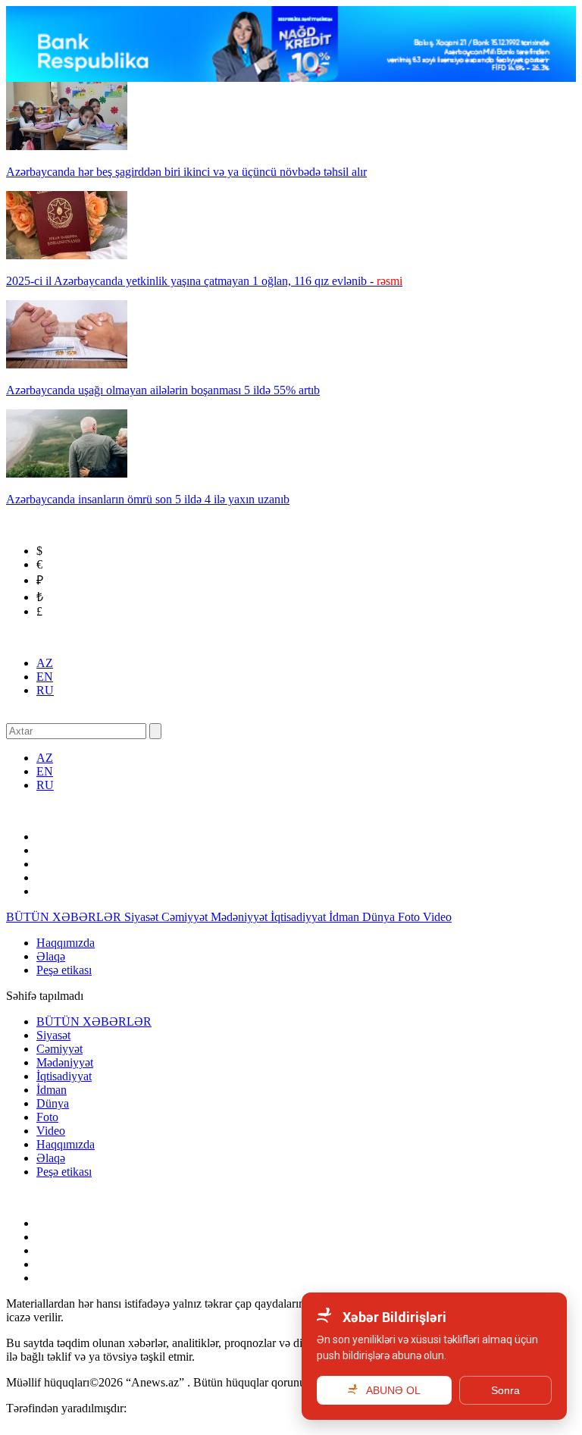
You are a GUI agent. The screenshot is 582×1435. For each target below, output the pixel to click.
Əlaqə (50, 956)
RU (45, 690)
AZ (44, 662)
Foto (410, 916)
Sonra (505, 1390)
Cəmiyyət (186, 916)
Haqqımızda (65, 942)
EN (44, 676)
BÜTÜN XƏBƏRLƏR (65, 916)
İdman (345, 916)
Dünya (380, 916)
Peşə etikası (64, 969)
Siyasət (142, 916)
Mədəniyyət (241, 916)
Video (437, 916)
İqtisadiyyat (300, 916)
